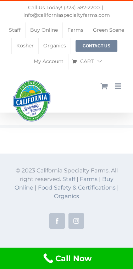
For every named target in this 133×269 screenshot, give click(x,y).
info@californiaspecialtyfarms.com (66, 15)
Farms (89, 179)
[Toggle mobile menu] (118, 86)
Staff (68, 179)
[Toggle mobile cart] (104, 86)
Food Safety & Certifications (77, 187)
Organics (66, 196)
